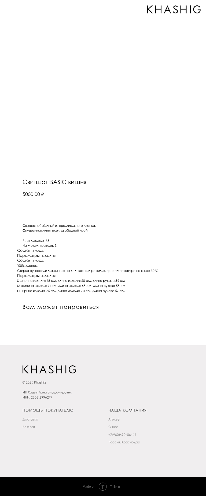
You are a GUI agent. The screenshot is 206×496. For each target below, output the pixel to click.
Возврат (29, 427)
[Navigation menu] (9, 9)
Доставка (30, 419)
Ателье (114, 419)
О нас (113, 427)
